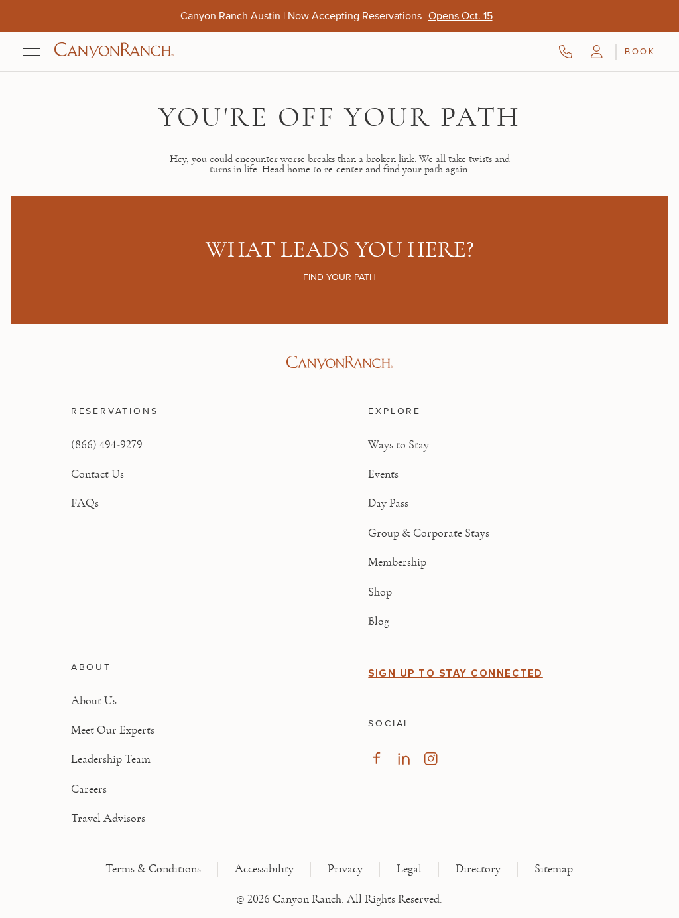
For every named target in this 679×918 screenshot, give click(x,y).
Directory (478, 869)
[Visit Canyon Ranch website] (339, 363)
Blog (378, 621)
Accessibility (264, 869)
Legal (409, 869)
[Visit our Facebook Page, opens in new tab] (376, 758)
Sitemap (553, 869)
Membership (397, 562)
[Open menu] (31, 52)
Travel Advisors (108, 818)
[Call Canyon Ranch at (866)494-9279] (566, 52)
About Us (94, 701)
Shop (380, 592)
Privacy (345, 869)
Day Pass (388, 503)
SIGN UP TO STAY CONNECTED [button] (455, 673)
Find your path (339, 276)
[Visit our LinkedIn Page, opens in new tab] (403, 758)
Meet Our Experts (112, 730)
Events (383, 474)
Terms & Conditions (153, 869)
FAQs (85, 503)
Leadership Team (111, 759)
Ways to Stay (398, 445)
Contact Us (97, 474)
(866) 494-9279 (107, 445)
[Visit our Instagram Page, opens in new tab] (430, 758)
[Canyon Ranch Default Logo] (114, 51)
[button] (597, 52)
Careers (89, 789)
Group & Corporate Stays (428, 533)
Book (640, 51)
